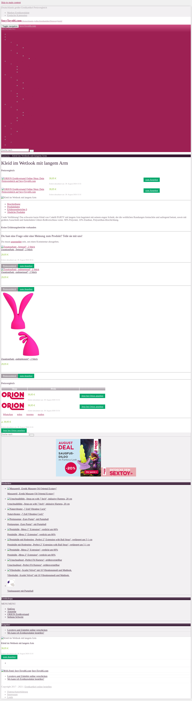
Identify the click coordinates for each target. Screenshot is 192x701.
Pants (21, 101)
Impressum (12, 694)
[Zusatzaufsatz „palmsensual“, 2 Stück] (20, 269)
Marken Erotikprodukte (18, 12)
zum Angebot (151, 179)
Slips (27, 99)
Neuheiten (12, 145)
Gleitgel (11, 139)
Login (10, 697)
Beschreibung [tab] (13, 204)
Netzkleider (30, 82)
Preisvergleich (9, 266)
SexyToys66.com (27, 26)
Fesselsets (29, 115)
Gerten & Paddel (27, 120)
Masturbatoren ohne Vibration (39, 55)
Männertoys (18, 50)
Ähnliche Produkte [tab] (16, 212)
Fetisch (16, 64)
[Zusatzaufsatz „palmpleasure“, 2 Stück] (20, 356)
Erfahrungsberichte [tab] (17, 209)
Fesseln (28, 112)
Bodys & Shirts (26, 93)
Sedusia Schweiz (15, 617)
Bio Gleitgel (19, 142)
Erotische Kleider (27, 80)
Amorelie (11, 611)
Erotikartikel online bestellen (38, 686)
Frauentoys (18, 42)
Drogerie (11, 126)
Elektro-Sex (24, 72)
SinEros (11, 609)
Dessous (11, 74)
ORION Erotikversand (18, 614)
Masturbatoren (26, 53)
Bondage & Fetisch (16, 61)
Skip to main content (11, 2)
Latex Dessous (32, 88)
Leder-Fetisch (25, 69)
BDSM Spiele (20, 107)
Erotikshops (12, 37)
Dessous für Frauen (22, 77)
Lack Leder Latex (27, 85)
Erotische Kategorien (17, 15)
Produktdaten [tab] (13, 206)
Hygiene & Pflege (21, 128)
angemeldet (16, 241)
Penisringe (36, 58)
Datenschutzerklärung (17, 692)
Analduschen (25, 131)
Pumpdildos (30, 47)
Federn (22, 118)
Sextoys (11, 39)
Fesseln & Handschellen (30, 109)
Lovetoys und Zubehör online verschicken (27, 630)
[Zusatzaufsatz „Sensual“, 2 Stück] (18, 247)
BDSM (10, 104)
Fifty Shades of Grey (23, 123)
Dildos (22, 45)
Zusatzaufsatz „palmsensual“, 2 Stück (19, 272)
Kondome (18, 134)
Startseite (5, 155)
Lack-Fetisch (25, 66)
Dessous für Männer (22, 91)
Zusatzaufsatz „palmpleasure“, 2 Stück (19, 359)
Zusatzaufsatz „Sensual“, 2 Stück (17, 249)
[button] (8, 29)
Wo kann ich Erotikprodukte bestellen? (25, 633)
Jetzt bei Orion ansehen (92, 396)
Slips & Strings (26, 96)
